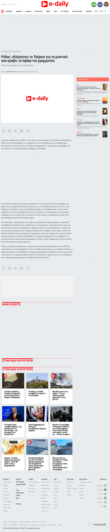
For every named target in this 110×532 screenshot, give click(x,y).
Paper (81, 491)
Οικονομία (6, 495)
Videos (31, 479)
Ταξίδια (56, 488)
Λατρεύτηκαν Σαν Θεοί (45, 509)
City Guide (70, 479)
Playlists (81, 498)
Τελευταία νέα (7, 482)
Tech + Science (7, 501)
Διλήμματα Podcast (44, 496)
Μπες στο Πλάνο (34, 482)
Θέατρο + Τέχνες (72, 488)
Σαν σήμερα (20, 482)
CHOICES (88, 11)
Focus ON (31, 491)
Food (55, 485)
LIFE (55, 11)
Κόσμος (5, 488)
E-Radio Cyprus (23, 525)
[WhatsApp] (9, 131)
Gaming (81, 495)
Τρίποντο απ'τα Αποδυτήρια (46, 483)
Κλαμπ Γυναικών (46, 504)
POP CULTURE (76, 11)
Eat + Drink (70, 482)
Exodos (69, 485)
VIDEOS (28, 11)
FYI (29, 495)
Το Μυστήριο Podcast (45, 490)
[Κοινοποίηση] (27, 131)
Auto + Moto (7, 507)
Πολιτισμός (6, 504)
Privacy (34, 522)
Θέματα (18, 479)
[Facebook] (3, 131)
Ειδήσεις (6, 479)
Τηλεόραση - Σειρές (85, 482)
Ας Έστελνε (44, 501)
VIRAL (48, 11)
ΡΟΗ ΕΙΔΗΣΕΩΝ (83, 79)
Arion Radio (43, 525)
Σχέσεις (56, 491)
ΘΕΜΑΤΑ (19, 11)
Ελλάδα (5, 485)
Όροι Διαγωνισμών (25, 522)
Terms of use (42, 522)
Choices (18, 504)
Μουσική (82, 485)
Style (55, 507)
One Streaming (34, 525)
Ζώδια (18, 495)
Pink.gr (5, 525)
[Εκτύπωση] (21, 131)
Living (55, 504)
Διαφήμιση (15, 522)
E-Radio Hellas (13, 525)
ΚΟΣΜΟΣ (17, 51)
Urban (68, 491)
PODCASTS (38, 11)
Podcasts (44, 479)
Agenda (69, 495)
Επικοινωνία (7, 522)
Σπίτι (55, 495)
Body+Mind (57, 482)
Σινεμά (81, 488)
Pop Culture (83, 479)
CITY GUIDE (64, 11)
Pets (55, 501)
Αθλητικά (6, 498)
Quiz (17, 498)
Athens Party (53, 525)
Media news (20, 493)
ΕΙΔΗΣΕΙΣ (9, 11)
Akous (60, 525)
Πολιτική (5, 491)
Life (55, 479)
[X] (15, 131)
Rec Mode (32, 488)
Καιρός (5, 511)
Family (56, 498)
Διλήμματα (32, 485)
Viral (17, 490)
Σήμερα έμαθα (21, 484)
